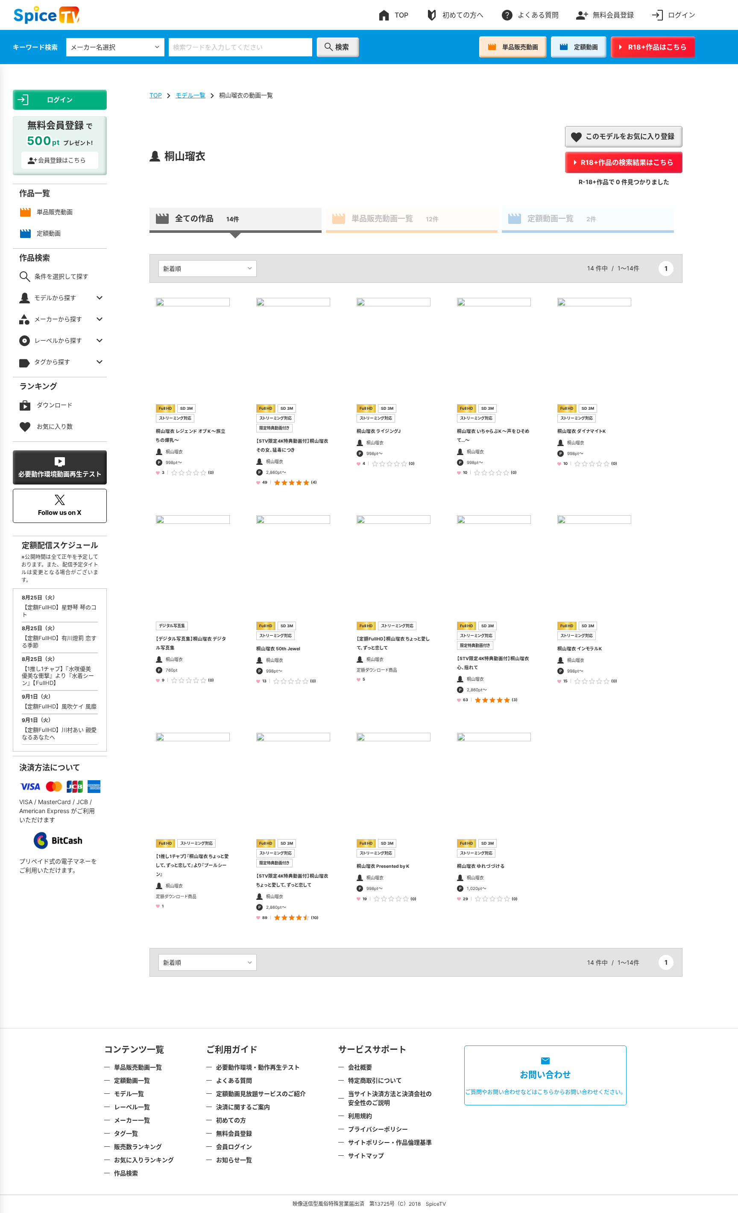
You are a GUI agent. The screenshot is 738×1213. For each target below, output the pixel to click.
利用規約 (360, 1115)
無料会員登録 (613, 15)
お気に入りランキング (144, 1159)
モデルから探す (55, 297)
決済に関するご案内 (243, 1106)
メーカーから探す (58, 319)
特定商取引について (375, 1080)
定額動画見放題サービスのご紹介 (261, 1093)
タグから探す (52, 361)
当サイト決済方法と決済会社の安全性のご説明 (390, 1098)
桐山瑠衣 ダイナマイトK (581, 431)
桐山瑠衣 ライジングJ (379, 431)
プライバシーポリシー (378, 1129)
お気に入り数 (55, 426)
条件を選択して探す (61, 276)
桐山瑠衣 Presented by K (383, 866)
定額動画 (586, 46)
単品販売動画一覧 (395, 218)
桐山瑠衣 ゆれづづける (480, 866)
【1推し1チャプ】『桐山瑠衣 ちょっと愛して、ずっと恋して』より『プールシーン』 (192, 865)
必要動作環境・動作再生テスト (258, 1067)
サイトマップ (366, 1155)
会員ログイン (234, 1146)
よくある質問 (538, 15)
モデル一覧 (190, 95)
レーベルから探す (58, 340)
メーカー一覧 (132, 1120)
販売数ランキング (138, 1146)
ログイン (681, 15)
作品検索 (126, 1173)
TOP (401, 15)
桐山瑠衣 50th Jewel (278, 649)
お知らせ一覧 (234, 1159)
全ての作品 (207, 218)
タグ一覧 (126, 1133)
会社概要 (360, 1067)
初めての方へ (462, 15)
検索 (342, 47)
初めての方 (231, 1120)
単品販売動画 (520, 46)
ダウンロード (55, 404)
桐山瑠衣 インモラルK (579, 649)
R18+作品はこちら (657, 47)
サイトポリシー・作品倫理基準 (390, 1142)
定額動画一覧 (561, 218)
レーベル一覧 (132, 1106)
